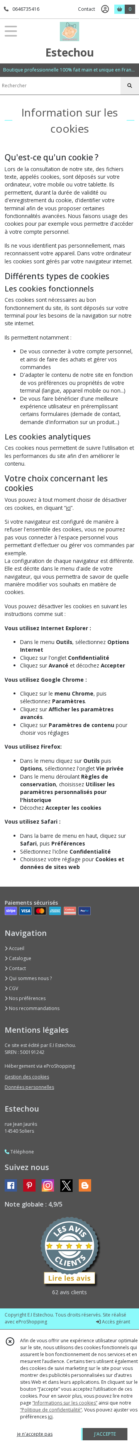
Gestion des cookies (27, 1077)
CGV (13, 988)
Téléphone (21, 1151)
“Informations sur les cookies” (64, 1403)
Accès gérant (115, 1321)
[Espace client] (105, 9)
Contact (86, 9)
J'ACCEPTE (105, 1434)
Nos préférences (27, 998)
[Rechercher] (129, 86)
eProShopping (31, 1321)
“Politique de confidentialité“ (51, 1409)
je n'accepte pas (35, 1434)
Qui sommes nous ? (30, 978)
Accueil (16, 948)
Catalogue (19, 958)
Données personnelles (29, 1087)
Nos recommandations (33, 1008)
